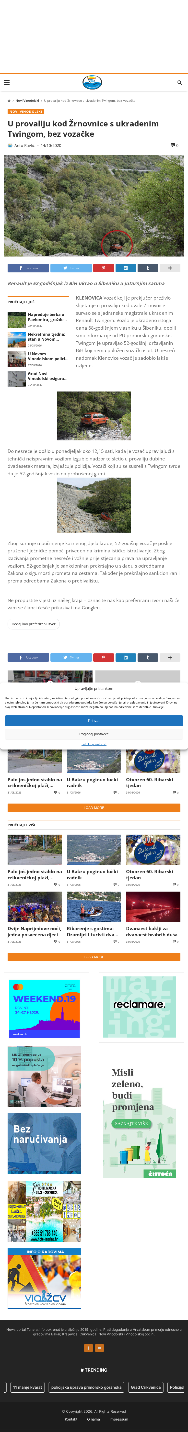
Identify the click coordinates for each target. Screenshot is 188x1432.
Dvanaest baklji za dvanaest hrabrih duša (151, 932)
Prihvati (94, 720)
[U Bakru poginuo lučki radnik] (94, 757)
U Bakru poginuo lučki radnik (92, 783)
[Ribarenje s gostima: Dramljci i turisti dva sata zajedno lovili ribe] (94, 907)
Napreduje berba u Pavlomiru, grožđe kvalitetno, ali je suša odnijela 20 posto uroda (46, 317)
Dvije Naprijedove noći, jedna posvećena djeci (34, 932)
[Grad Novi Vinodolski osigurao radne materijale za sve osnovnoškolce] (17, 379)
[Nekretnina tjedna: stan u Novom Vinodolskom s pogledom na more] (17, 339)
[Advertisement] (94, 36)
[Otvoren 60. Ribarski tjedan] (153, 757)
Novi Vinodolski (27, 100)
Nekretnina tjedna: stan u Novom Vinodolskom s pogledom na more (46, 337)
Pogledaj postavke (94, 734)
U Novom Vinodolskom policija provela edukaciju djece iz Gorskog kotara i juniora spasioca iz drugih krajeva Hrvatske (48, 356)
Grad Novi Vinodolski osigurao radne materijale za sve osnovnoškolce (47, 376)
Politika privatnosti (94, 744)
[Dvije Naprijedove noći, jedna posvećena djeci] (35, 907)
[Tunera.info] (92, 82)
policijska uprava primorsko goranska (70, 1387)
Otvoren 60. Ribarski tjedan (149, 783)
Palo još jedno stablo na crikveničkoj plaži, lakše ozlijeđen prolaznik (35, 783)
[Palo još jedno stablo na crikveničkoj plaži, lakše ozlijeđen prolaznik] (35, 757)
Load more (94, 808)
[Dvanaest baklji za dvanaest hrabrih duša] (153, 907)
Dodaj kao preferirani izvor (34, 624)
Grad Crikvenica (130, 1387)
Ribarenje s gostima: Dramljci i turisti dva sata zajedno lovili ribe (93, 932)
